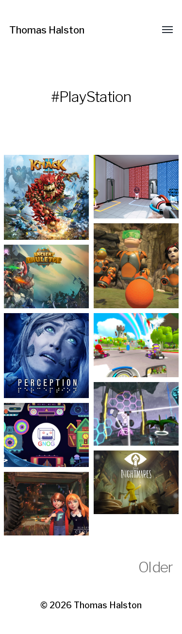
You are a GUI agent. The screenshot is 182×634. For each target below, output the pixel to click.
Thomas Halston (46, 30)
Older (155, 567)
